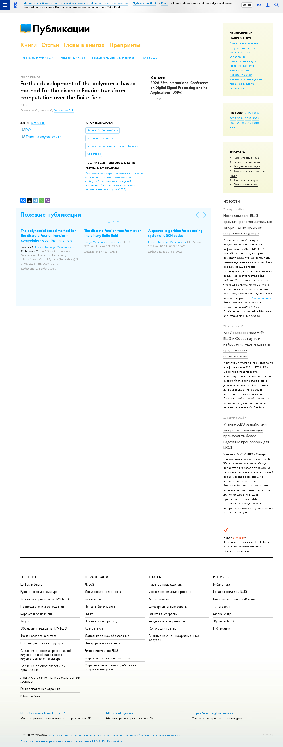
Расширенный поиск (72, 58)
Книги (28, 45)
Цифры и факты (31, 584)
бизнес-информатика (244, 43)
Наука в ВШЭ (149, 58)
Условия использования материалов (98, 735)
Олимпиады (93, 599)
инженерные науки (242, 66)
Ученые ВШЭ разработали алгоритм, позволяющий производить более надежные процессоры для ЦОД (246, 436)
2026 (255, 113)
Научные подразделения (166, 584)
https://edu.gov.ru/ (120, 713)
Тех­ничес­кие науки (246, 184)
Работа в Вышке (31, 696)
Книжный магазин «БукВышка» (234, 599)
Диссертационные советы (168, 606)
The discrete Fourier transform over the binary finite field (112, 233)
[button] (109, 222)
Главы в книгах (84, 45)
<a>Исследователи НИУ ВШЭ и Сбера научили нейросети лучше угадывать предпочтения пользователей (246, 344)
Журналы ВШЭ (223, 621)
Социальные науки (246, 180)
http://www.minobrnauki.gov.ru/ (42, 713)
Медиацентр (222, 614)
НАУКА (155, 577)
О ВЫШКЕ (28, 577)
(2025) (114, 181)
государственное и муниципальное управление (242, 52)
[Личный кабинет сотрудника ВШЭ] (267, 5)
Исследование (261, 298)
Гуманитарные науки (247, 158)
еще (232, 127)
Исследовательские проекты (170, 591)
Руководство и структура (38, 591)
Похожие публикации (50, 214)
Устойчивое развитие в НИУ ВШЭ (44, 599)
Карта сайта (114, 741)
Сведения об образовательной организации (42, 668)
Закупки (26, 621)
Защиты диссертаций (164, 614)
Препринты (124, 45)
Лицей (89, 584)
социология (247, 84)
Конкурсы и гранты (162, 628)
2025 (233, 118)
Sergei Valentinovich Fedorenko (103, 242)
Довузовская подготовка (103, 591)
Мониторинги (159, 599)
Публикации (61, 28)
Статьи (50, 45)
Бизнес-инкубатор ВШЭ (102, 650)
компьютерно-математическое (241, 72)
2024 (240, 118)
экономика (237, 88)
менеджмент (254, 79)
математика (237, 79)
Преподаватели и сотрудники (42, 606)
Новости (231, 201)
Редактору (267, 734)
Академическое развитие (167, 621)
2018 (255, 123)
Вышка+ (90, 614)
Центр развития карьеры (102, 643)
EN (249, 4)
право (234, 84)
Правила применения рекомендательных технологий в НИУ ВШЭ (62, 741)
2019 (248, 123)
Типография (221, 606)
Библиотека (221, 584)
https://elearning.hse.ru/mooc (213, 713)
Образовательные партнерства (107, 658)
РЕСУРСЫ (221, 577)
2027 (248, 113)
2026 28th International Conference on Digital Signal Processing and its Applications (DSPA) (179, 87)
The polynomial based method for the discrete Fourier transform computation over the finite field (48, 235)
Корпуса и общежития (36, 614)
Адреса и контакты (61, 735)
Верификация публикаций (37, 58)
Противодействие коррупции (41, 643)
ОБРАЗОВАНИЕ (97, 577)
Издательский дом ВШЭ (230, 591)
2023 (248, 118)
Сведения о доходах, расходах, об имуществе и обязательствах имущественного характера (45, 654)
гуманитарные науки (243, 61)
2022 (255, 118)
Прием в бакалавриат (100, 606)
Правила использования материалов (113, 58)
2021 (233, 123)
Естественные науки (247, 162)
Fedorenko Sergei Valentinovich (54, 247)
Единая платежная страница (40, 689)
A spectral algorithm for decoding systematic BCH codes (175, 233)
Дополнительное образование (107, 636)
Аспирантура (94, 628)
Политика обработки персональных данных (152, 735)
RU (244, 4)
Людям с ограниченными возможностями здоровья (50, 679)
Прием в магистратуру (101, 621)
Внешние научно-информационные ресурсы (174, 638)
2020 (240, 123)
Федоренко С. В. (64, 110)
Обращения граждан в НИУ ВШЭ (43, 628)
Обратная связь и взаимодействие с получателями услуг (111, 667)
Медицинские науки (247, 166)
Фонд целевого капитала (38, 636)
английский (38, 122)
